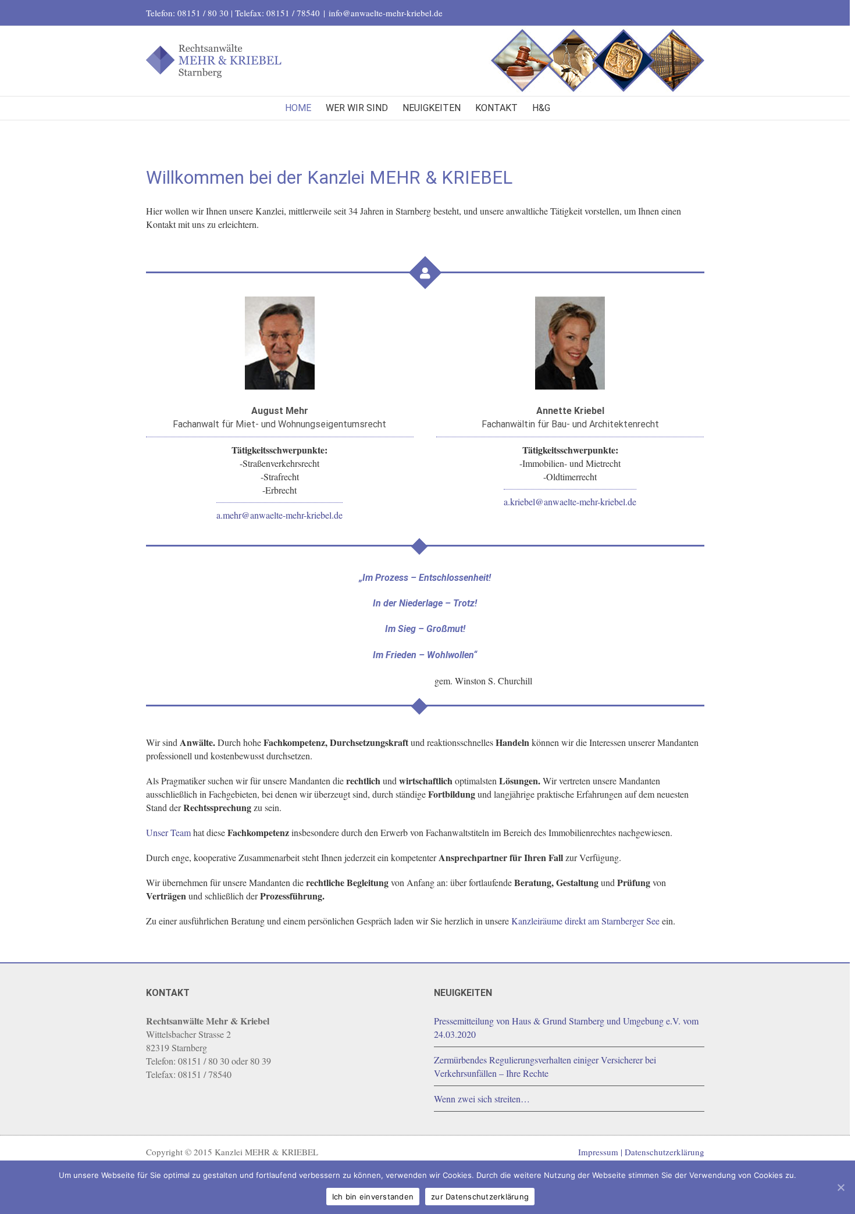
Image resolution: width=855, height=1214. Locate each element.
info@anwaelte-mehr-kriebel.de (386, 13)
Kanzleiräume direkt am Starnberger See (585, 921)
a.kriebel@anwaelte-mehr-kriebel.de (570, 501)
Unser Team (168, 832)
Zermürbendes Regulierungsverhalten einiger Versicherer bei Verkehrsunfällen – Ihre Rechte (545, 1066)
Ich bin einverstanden (373, 1196)
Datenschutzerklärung (664, 1152)
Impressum (598, 1152)
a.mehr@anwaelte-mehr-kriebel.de (279, 515)
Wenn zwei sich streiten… (482, 1098)
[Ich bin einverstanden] (840, 1187)
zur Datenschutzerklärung (480, 1196)
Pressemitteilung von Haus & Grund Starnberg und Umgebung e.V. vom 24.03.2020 (566, 1027)
